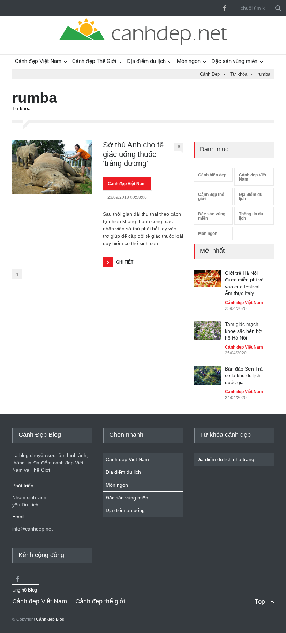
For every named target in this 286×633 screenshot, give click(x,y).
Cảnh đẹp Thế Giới (94, 61)
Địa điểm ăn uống (125, 510)
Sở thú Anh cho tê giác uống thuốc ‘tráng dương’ (133, 154)
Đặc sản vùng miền (234, 61)
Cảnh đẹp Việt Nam (38, 61)
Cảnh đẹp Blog (50, 619)
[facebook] (224, 8)
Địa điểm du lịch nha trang (225, 459)
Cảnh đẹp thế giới (211, 196)
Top (260, 601)
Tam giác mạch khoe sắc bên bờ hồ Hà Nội (243, 331)
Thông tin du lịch (251, 216)
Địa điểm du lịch (146, 61)
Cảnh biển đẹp (212, 175)
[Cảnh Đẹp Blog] (143, 43)
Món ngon (188, 61)
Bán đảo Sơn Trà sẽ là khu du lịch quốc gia (244, 375)
